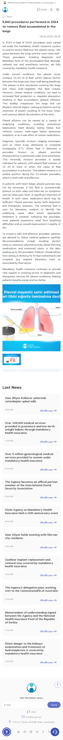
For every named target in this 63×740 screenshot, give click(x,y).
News (10, 16)
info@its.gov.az (33, 717)
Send (54, 704)
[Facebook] (43, 731)
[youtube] (24, 731)
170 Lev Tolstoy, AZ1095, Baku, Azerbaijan (33, 722)
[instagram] (30, 731)
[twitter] (49, 731)
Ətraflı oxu (46, 410)
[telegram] (37, 731)
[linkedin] (18, 731)
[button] (31, 2)
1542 (33, 712)
